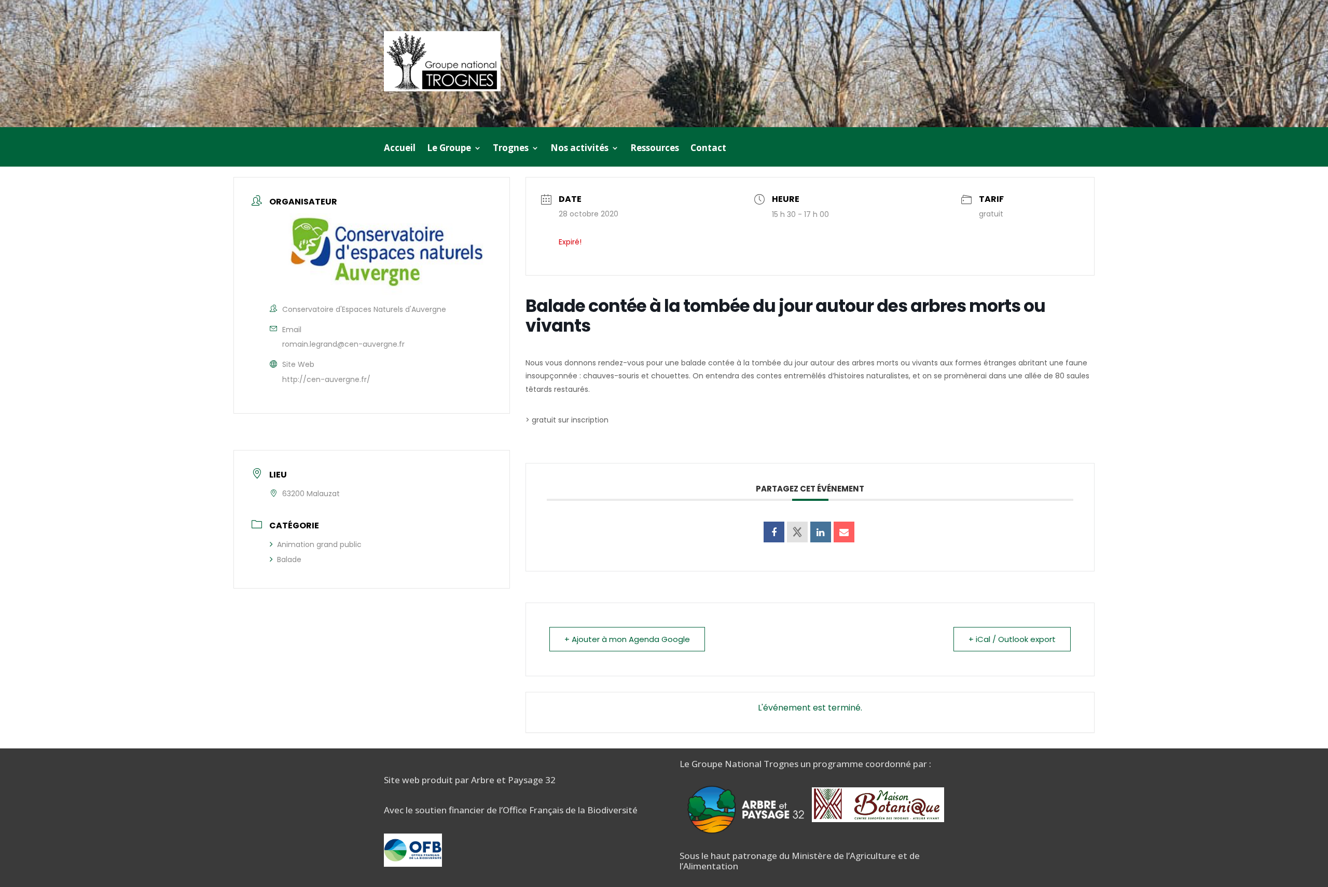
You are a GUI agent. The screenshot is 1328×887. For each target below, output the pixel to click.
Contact (708, 149)
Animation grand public (319, 544)
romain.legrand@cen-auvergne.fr (343, 344)
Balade (289, 559)
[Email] (844, 532)
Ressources (654, 149)
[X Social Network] (797, 532)
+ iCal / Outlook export (1012, 639)
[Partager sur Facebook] (774, 532)
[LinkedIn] (820, 532)
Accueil (400, 149)
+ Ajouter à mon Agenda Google (627, 639)
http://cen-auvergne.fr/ (326, 379)
